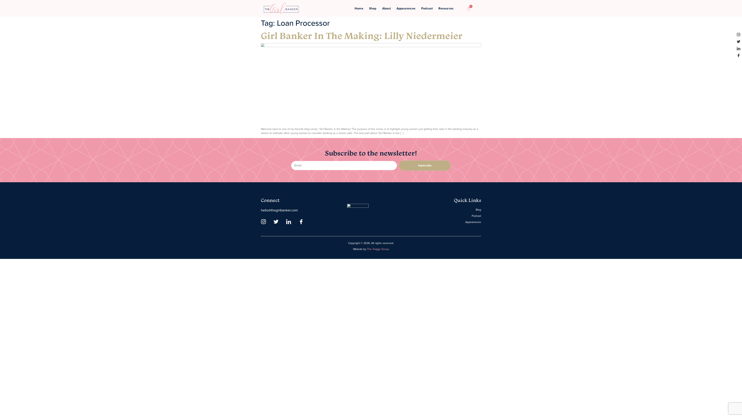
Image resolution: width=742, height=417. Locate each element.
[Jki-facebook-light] (738, 55)
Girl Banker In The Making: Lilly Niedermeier (361, 36)
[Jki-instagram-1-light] (738, 34)
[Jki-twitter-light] (738, 41)
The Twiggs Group (378, 249)
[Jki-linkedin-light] (738, 48)
